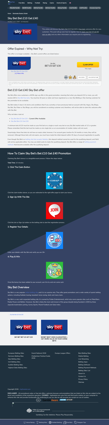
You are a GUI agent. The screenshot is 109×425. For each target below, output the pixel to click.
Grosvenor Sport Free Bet (96, 8)
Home (9, 13)
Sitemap (81, 382)
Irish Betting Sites (14, 362)
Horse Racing (30, 422)
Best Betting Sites (84, 353)
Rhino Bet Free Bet (15, 8)
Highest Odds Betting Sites (17, 368)
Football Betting (57, 422)
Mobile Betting (83, 356)
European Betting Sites (16, 353)
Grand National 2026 (39, 353)
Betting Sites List (84, 371)
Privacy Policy (83, 379)
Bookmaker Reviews (18, 13)
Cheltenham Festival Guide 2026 (41, 357)
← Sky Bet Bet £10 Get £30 (16, 314)
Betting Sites (43, 422)
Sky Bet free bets (24, 98)
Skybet (26, 13)
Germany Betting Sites (16, 356)
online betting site (31, 292)
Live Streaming (83, 359)
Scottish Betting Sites (15, 365)
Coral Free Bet (73, 8)
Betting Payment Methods (87, 368)
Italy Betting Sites (14, 359)
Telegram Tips (81, 422)
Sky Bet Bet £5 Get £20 (19, 71)
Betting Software (84, 365)
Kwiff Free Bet (83, 8)
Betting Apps (83, 362)
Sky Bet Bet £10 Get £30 (20, 121)
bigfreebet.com (25, 389)
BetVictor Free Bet (50, 8)
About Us (81, 373)
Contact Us (82, 376)
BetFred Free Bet (38, 8)
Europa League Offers (62, 353)
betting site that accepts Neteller (36, 139)
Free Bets (69, 422)
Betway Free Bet (62, 8)
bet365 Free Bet (27, 8)
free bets (82, 29)
